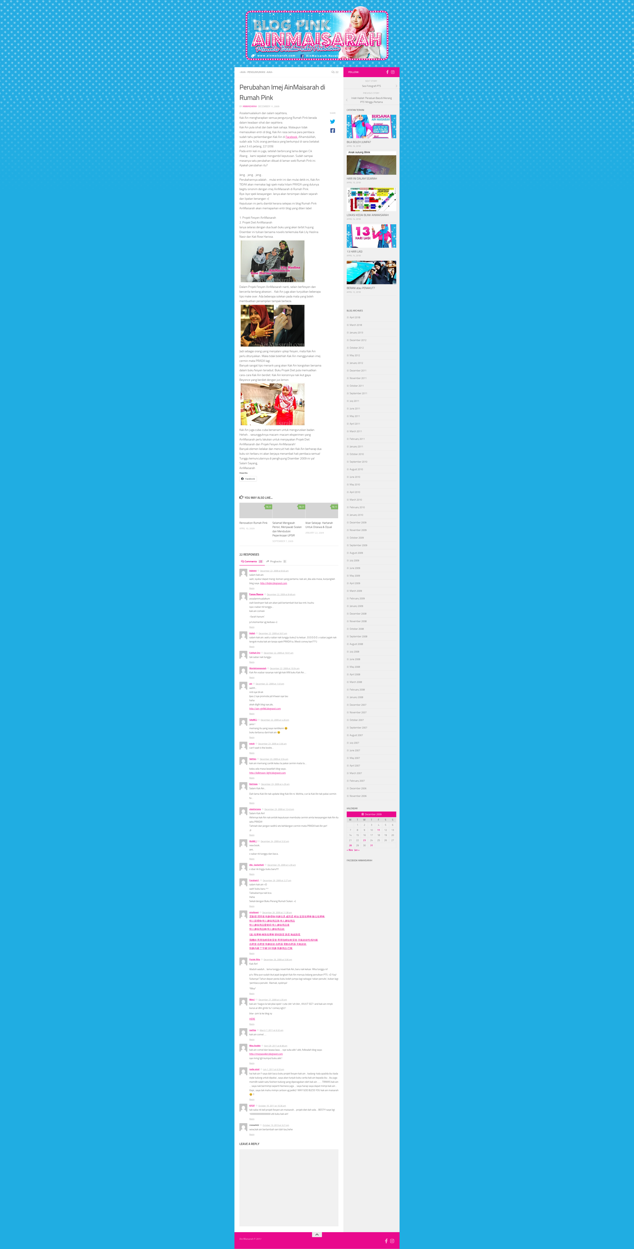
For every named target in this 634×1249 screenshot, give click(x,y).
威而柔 (289, 916)
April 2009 (355, 583)
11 (378, 830)
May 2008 (355, 666)
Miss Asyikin (255, 1045)
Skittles (252, 759)
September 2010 (358, 461)
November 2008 (358, 621)
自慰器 (279, 944)
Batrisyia (253, 784)
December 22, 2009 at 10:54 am (284, 668)
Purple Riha (254, 959)
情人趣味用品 (287, 920)
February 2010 (357, 507)
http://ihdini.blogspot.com (273, 583)
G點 (251, 934)
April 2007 (355, 765)
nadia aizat (254, 1069)
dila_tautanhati (256, 865)
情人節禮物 (255, 920)
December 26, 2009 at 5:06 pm (278, 959)
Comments (253, 561)
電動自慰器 (289, 944)
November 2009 (358, 530)
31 (371, 845)
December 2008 (358, 613)
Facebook (291, 137)
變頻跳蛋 (279, 934)
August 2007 (356, 735)
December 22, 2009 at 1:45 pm (270, 684)
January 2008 (356, 697)
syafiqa (252, 1030)
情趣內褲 (254, 948)
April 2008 (355, 674)
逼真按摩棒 (305, 916)
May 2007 (355, 758)
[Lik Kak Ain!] (387, 72)
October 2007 (357, 720)
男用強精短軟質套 (287, 940)
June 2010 (355, 476)
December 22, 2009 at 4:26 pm (275, 720)
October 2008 (357, 628)
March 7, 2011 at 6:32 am (271, 1030)
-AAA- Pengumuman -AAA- (256, 72)
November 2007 (358, 712)
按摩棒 (257, 934)
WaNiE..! (253, 841)
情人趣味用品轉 (258, 929)
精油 (296, 916)
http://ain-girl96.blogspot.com (265, 708)
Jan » (357, 850)
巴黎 (289, 948)
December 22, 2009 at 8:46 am (274, 571)
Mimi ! (252, 999)
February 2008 (357, 689)
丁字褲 (263, 948)
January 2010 (356, 514)
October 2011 (357, 385)
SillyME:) (253, 720)
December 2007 (358, 704)
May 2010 (355, 484)
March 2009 (356, 590)
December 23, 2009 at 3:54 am (274, 759)
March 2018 (356, 325)
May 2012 (355, 355)
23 (303, 507)
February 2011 (357, 438)
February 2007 (357, 780)
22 (336, 72)
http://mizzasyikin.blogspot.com (266, 1053)
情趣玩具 (280, 916)
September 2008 (358, 636)
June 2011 (355, 408)
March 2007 (356, 773)
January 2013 (356, 332)
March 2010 (356, 499)
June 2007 (355, 750)
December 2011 (358, 370)
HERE (252, 1018)
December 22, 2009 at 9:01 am (273, 633)
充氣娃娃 (303, 940)
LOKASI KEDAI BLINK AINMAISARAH (368, 215)
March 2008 (356, 682)
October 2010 (357, 454)
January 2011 (356, 446)
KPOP (252, 1105)
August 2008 (356, 644)
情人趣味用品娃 (275, 929)
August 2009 (356, 552)
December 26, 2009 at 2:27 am (277, 880)
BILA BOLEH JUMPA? (359, 142)
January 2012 (356, 363)
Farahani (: (254, 880)
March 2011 (356, 431)
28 (350, 845)
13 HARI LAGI (354, 251)
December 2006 (358, 788)
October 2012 (357, 347)
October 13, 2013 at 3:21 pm (276, 1125)
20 (270, 507)
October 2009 (357, 537)
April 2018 (355, 317)
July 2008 (354, 651)
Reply (251, 588)
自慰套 (253, 944)
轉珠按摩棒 (268, 934)
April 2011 (355, 423)
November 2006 (358, 796)
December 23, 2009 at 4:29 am (275, 784)
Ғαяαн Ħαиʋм (256, 594)
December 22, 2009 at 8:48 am (281, 594)
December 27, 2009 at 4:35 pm (273, 999)
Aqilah (252, 633)
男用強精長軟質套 (267, 940)
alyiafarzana (255, 809)
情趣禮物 (270, 916)
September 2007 (358, 727)
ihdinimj (253, 570)
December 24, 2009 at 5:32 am (275, 841)
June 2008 (355, 659)
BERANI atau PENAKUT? (361, 288)
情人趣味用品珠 (271, 920)
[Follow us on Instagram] (393, 72)
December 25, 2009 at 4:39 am (281, 865)
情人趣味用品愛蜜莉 (260, 924)
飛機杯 (253, 940)
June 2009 (355, 568)
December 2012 (358, 340)
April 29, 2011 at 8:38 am (275, 1046)
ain (250, 683)
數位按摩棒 (318, 916)
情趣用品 (282, 948)
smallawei (254, 912)
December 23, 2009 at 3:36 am (272, 743)
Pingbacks (277, 561)
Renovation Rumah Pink (253, 523)
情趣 (274, 948)
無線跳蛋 (295, 934)
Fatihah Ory (254, 653)
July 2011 (354, 400)
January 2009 (356, 606)
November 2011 (358, 378)
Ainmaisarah (250, 106)
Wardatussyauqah (257, 668)
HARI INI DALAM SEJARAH (362, 178)
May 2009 (355, 575)
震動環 (253, 916)
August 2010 (356, 469)
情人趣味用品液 (280, 924)
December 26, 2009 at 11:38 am (277, 912)
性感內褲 (313, 940)
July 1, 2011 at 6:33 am (273, 1069)
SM (269, 948)
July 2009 (354, 560)
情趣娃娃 (270, 944)
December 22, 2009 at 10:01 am (278, 653)
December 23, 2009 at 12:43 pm (279, 809)
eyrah (252, 743)
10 (336, 507)
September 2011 (358, 393)
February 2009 (357, 598)
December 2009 (358, 522)
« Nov (350, 850)
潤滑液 (261, 916)
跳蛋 (287, 934)
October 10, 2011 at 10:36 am (272, 1105)
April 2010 (355, 492)
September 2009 (358, 545)
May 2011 (355, 416)
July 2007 (354, 742)
